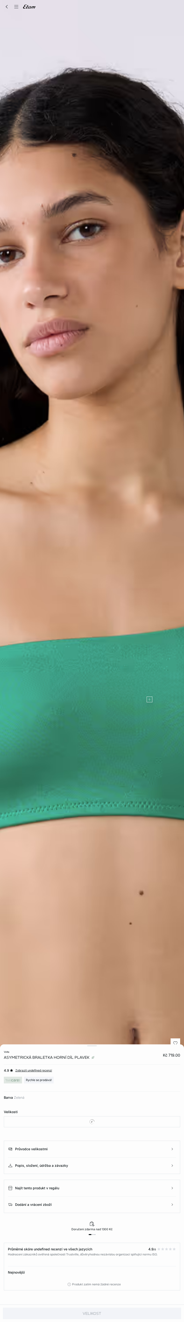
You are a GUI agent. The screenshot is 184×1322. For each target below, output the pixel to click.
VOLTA (6, 1051)
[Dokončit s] (149, 699)
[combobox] (92, 1121)
